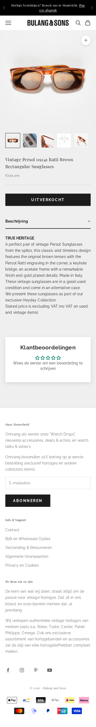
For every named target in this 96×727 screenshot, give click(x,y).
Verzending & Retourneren (28, 547)
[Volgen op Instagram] (22, 670)
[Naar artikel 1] (12, 140)
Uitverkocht (48, 200)
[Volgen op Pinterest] (35, 670)
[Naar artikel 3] (46, 140)
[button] (48, 222)
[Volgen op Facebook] (8, 670)
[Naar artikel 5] (81, 140)
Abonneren (28, 501)
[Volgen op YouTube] (49, 670)
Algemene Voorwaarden (26, 556)
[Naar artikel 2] (29, 140)
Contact (12, 530)
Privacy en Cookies (22, 565)
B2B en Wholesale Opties (27, 539)
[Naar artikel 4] (64, 140)
